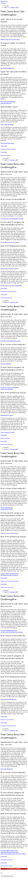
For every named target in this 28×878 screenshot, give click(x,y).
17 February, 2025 (13, 7)
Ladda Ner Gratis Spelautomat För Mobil (10, 341)
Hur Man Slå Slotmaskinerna (7, 68)
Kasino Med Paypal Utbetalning (8, 101)
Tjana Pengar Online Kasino (7, 143)
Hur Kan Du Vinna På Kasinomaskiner (10, 387)
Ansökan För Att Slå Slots (7, 509)
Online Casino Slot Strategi (7, 124)
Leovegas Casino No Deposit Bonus (9, 573)
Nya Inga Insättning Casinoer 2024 (9, 850)
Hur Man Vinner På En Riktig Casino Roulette (12, 632)
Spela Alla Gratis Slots (6, 103)
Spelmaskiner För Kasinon (7, 415)
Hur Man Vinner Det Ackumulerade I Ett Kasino (12, 218)
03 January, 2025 (13, 160)
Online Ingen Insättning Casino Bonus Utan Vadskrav (13, 854)
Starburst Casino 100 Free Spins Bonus (10, 39)
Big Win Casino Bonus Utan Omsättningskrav (11, 285)
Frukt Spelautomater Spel (7, 508)
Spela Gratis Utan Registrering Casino (10, 852)
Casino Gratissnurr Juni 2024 (8, 432)
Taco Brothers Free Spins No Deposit (10, 242)
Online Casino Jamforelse (7, 389)
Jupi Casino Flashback (6, 364)
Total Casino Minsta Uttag (7, 769)
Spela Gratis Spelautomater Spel (8, 699)
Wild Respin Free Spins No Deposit (9, 575)
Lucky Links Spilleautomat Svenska (9, 630)
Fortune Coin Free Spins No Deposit (9, 268)
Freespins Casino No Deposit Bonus (9, 533)
